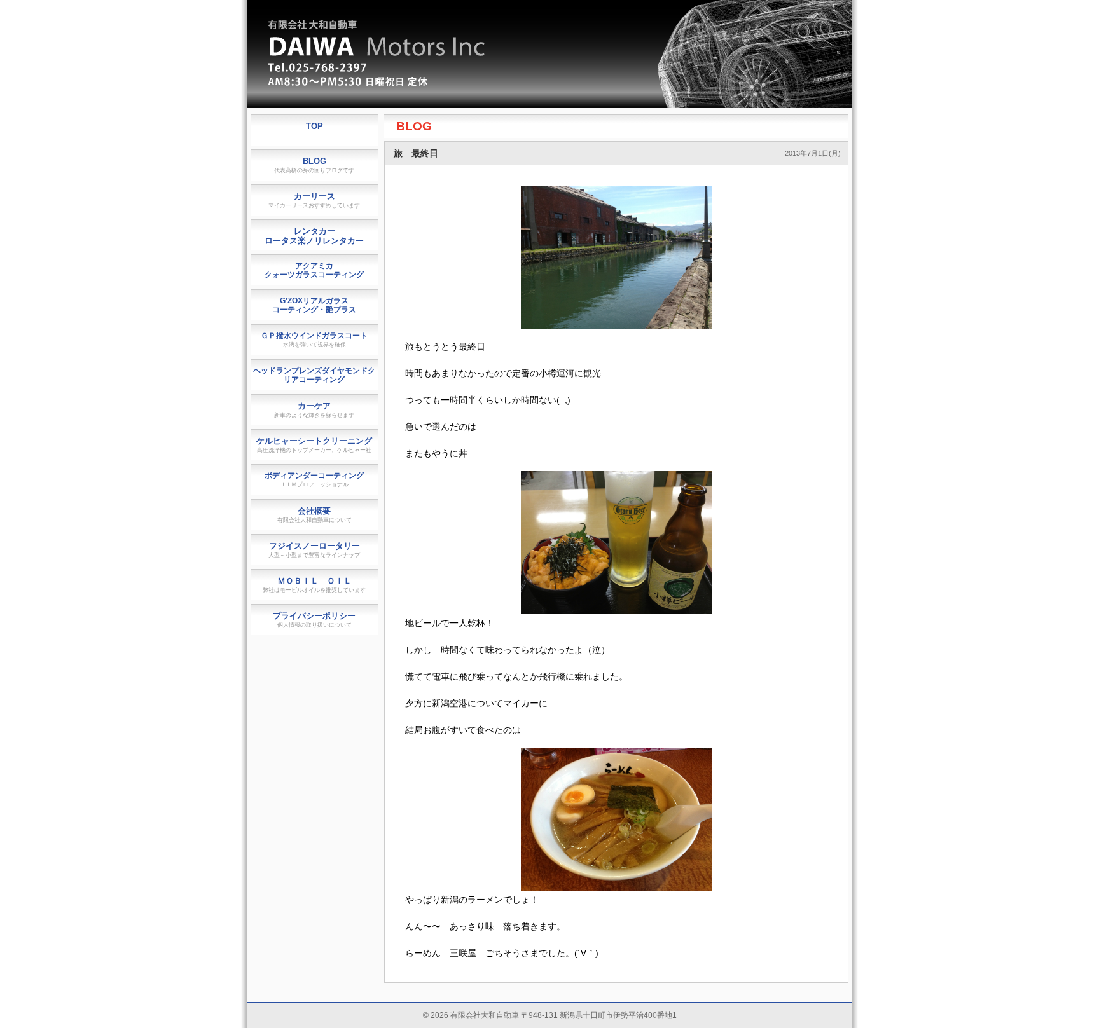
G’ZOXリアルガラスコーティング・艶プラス (314, 305)
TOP (314, 126)
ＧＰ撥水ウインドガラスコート (314, 339)
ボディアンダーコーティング (314, 479)
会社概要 (314, 514)
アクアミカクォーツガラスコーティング (314, 270)
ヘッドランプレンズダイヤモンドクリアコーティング (314, 375)
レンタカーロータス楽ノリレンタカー (314, 235)
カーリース (314, 200)
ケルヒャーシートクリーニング (314, 444)
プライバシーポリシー (314, 619)
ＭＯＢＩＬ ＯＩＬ (314, 584)
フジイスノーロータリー (314, 549)
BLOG (414, 126)
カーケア (314, 409)
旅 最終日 (416, 153)
